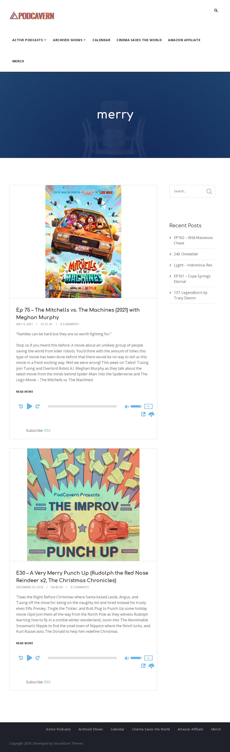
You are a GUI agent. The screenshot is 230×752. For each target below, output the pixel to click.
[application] (83, 406)
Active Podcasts (27, 40)
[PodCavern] (32, 14)
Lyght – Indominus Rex (193, 265)
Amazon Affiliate (184, 40)
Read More (24, 392)
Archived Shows (67, 40)
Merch (18, 61)
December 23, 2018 (29, 587)
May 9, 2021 (24, 324)
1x (148, 406)
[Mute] (127, 407)
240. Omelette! (186, 254)
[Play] (29, 406)
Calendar (101, 40)
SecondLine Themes (68, 743)
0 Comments (69, 324)
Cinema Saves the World (139, 40)
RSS (47, 430)
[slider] (136, 409)
